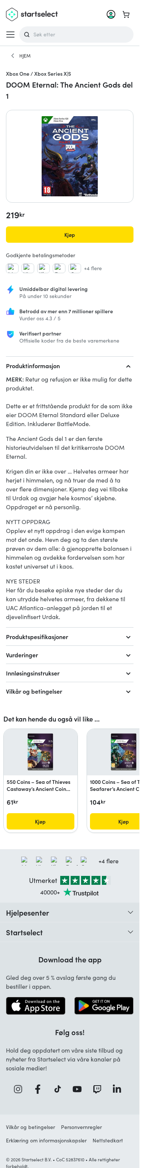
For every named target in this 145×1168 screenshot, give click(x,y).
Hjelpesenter (27, 912)
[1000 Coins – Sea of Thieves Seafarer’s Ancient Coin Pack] (123, 752)
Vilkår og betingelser (34, 691)
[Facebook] (40, 1089)
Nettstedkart (108, 1140)
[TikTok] (60, 1089)
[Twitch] (100, 1089)
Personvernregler (81, 1127)
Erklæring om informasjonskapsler (46, 1140)
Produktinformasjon (33, 365)
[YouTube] (80, 1089)
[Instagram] (20, 1089)
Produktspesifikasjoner (37, 636)
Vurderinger (22, 655)
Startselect (24, 932)
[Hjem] (12, 55)
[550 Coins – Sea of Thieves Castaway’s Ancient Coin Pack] (40, 752)
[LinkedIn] (119, 1089)
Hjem (24, 56)
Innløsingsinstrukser (32, 673)
